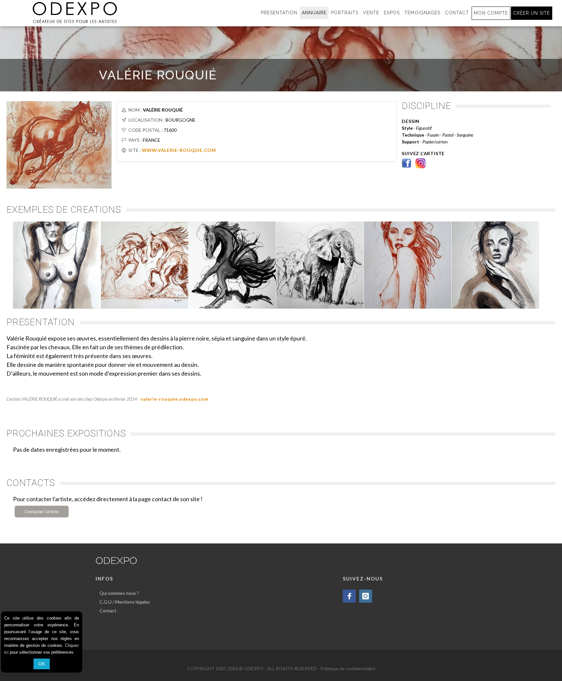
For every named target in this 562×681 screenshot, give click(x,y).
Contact (108, 610)
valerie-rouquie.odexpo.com (174, 399)
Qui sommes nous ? (119, 593)
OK (41, 663)
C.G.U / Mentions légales (125, 602)
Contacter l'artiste (41, 511)
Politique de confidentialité (347, 668)
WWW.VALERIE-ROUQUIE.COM (179, 150)
